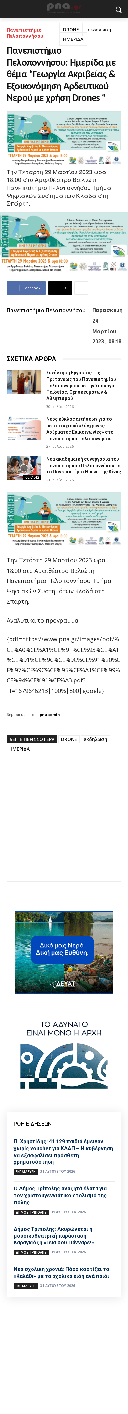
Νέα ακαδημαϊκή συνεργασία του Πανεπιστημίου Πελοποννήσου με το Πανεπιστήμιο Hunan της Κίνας (83, 465)
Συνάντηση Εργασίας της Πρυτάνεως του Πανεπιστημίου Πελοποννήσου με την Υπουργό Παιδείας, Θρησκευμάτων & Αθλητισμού (81, 385)
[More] (81, 288)
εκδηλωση (99, 29)
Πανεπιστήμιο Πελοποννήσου (25, 33)
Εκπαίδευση (26, 1171)
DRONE (71, 29)
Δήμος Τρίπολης (31, 1212)
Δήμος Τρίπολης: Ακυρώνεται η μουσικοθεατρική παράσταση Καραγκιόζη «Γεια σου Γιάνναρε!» (54, 1236)
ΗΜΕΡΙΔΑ (73, 39)
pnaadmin (50, 714)
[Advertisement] (64, 819)
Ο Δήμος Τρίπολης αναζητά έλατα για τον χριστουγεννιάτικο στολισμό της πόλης (60, 1196)
